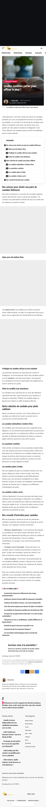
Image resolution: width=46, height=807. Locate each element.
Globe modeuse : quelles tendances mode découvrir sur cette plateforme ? (11, 762)
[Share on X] (11, 95)
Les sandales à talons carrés (17, 176)
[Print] (18, 95)
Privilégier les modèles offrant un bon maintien (23, 153)
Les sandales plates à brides (17, 172)
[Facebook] (37, 794)
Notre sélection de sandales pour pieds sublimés (20, 161)
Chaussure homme (11, 81)
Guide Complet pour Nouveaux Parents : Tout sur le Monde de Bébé (11, 734)
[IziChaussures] (12, 48)
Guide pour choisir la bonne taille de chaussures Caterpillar (23, 599)
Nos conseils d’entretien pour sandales (18, 180)
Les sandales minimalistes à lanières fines (21, 164)
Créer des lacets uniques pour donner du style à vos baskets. (23, 606)
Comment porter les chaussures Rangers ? (17, 629)
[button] (4, 48)
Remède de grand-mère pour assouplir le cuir (18, 625)
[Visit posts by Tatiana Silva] (6, 101)
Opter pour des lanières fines (17, 149)
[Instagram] (43, 794)
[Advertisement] (23, 23)
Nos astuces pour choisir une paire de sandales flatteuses (23, 145)
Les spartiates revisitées (16, 168)
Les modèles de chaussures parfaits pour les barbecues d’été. (23, 610)
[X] (40, 794)
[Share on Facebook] (8, 95)
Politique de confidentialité (35, 661)
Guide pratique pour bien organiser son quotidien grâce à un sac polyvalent (11, 753)
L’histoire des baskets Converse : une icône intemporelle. (22, 603)
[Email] (15, 95)
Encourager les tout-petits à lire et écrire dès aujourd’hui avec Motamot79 (11, 743)
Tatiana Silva (14, 100)
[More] (21, 95)
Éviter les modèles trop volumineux (19, 157)
